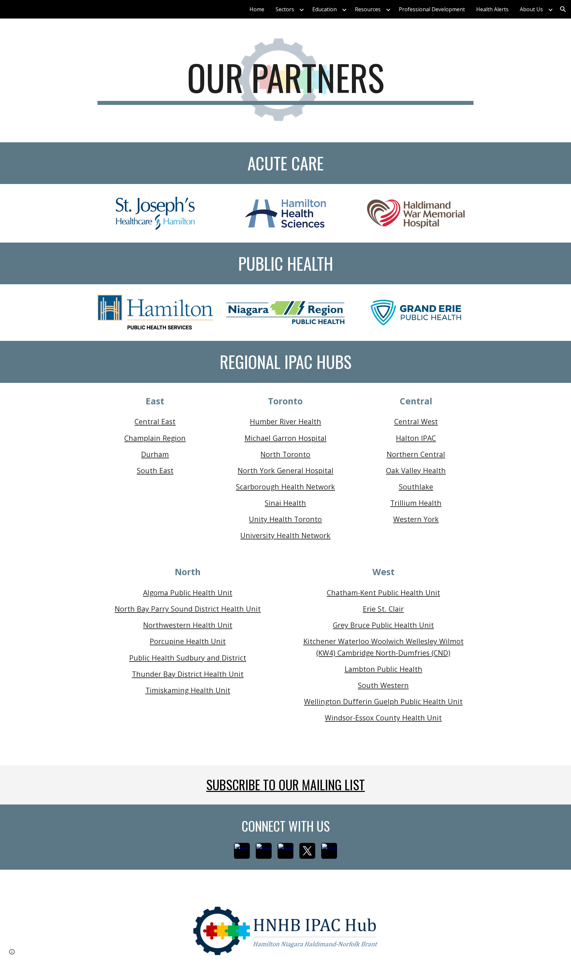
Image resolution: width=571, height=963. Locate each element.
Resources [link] (368, 9)
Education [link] (324, 9)
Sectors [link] (285, 9)
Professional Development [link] (432, 9)
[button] (563, 9)
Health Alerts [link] (492, 9)
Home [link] (256, 9)
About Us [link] (531, 9)
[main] (285, 80)
